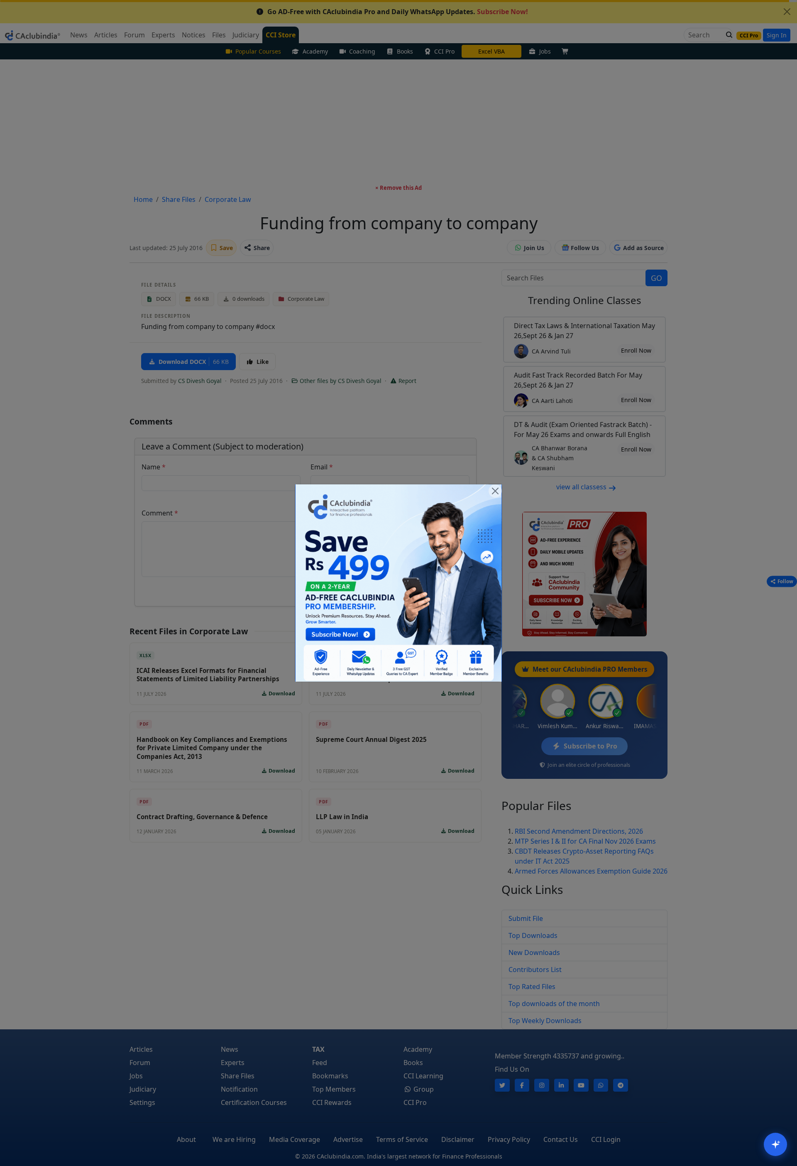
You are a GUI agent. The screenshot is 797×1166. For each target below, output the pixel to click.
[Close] (495, 491)
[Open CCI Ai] (775, 1144)
